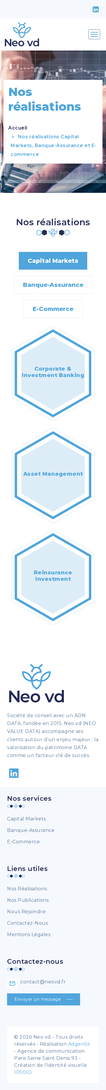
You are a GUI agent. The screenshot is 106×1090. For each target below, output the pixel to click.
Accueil (17, 128)
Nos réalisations (27, 888)
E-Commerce (53, 308)
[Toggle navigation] (94, 34)
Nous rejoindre (26, 911)
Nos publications (28, 900)
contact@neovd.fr (43, 982)
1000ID (23, 1072)
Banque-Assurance (53, 284)
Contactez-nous (27, 923)
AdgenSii (79, 1044)
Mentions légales (28, 934)
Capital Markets (53, 260)
